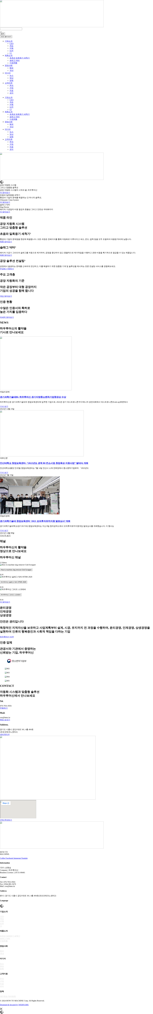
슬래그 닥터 (15, 60)
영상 (11, 78)
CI (10, 53)
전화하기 (4, 708)
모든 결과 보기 (6, 36)
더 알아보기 (5, 193)
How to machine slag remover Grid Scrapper (16, 570)
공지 (11, 93)
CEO (12, 43)
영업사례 (8, 65)
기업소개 (8, 41)
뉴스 (11, 75)
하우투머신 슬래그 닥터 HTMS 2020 (13, 582)
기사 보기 (4, 406)
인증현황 (13, 63)
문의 (11, 85)
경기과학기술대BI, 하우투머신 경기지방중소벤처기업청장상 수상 (33, 397)
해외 (11, 68)
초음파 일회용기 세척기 (20, 58)
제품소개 (8, 55)
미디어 (8, 73)
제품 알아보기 (6, 242)
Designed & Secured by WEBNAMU (14, 1005)
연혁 (11, 48)
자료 (11, 91)
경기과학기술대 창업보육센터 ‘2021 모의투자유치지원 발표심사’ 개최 (35, 521)
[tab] (76, 570)
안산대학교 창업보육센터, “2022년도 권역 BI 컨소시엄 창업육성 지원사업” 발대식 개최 (44, 463)
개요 (11, 46)
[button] (5, 536)
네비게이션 (5, 734)
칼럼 (11, 80)
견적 (11, 88)
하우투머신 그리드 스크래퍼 (11, 595)
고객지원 (8, 83)
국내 (11, 70)
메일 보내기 (5, 720)
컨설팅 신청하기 (7, 269)
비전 (11, 51)
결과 (2, 34)
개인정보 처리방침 (8, 996)
